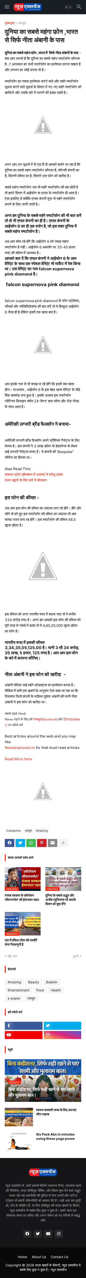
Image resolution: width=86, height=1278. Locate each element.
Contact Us (59, 1257)
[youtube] (24, 1035)
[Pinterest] (42, 843)
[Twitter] (20, 843)
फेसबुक (37, 719)
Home (22, 1257)
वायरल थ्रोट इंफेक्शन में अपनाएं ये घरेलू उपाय (34, 474)
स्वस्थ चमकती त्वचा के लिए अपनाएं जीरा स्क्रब (56, 1112)
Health (56, 990)
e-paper (14, 998)
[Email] (52, 843)
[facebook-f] (24, 1026)
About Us (39, 1257)
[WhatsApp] (31, 843)
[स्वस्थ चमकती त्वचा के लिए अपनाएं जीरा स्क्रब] (19, 1117)
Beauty (33, 982)
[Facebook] (9, 843)
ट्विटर (67, 719)
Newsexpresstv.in (20, 747)
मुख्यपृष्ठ (9, 23)
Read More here (18, 759)
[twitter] (62, 1026)
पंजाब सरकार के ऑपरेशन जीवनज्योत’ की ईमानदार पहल (22, 897)
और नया (12, 956)
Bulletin (51, 982)
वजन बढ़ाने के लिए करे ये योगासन (26, 480)
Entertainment (18, 990)
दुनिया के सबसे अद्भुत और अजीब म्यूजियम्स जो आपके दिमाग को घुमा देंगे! (60, 899)
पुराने (76, 956)
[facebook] (27, 1234)
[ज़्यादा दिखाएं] (63, 843)
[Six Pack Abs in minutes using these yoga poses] (19, 1141)
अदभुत (22, 23)
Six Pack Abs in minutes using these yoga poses (55, 1136)
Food (40, 990)
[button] (6, 7)
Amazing (42, 830)
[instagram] (62, 1035)
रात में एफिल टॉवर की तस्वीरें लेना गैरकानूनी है (21, 942)
